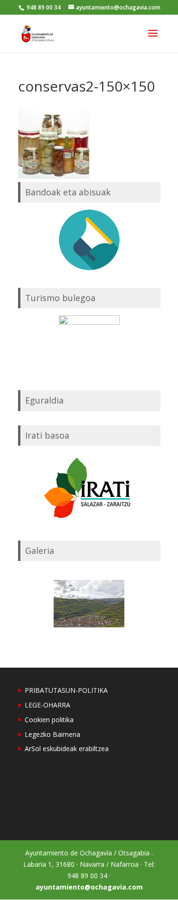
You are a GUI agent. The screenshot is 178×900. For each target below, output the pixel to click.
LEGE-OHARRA (47, 704)
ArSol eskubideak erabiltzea (67, 748)
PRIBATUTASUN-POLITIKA (66, 690)
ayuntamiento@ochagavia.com (89, 886)
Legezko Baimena (52, 734)
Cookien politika (49, 719)
